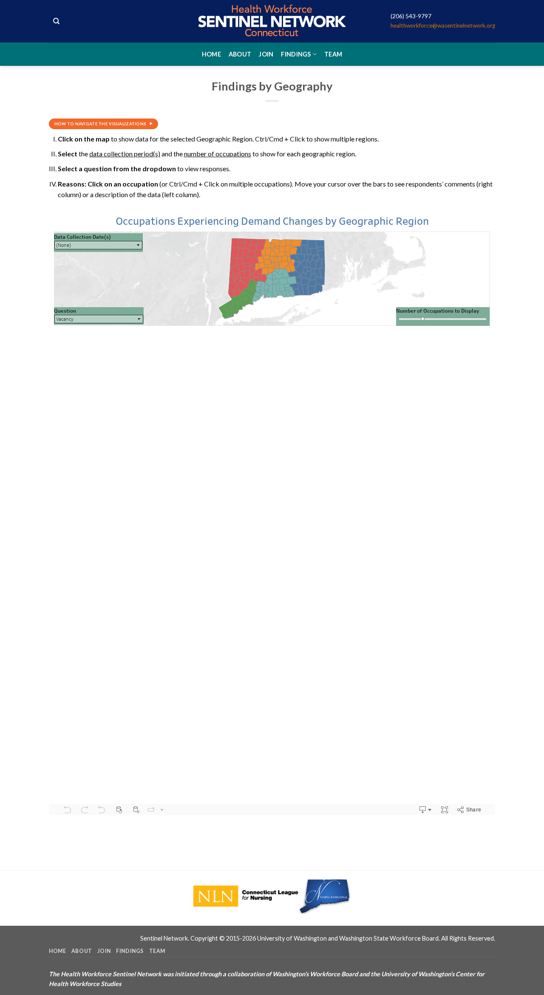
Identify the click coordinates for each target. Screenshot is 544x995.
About (240, 54)
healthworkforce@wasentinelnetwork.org (443, 25)
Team (333, 54)
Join (266, 54)
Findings (296, 54)
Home (211, 54)
